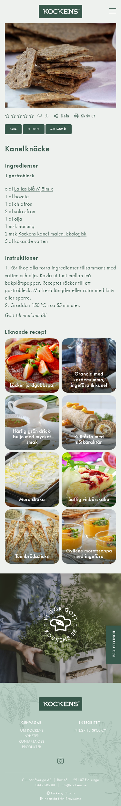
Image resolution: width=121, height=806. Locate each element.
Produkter (31, 747)
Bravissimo (73, 798)
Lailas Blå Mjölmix (33, 189)
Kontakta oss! (114, 644)
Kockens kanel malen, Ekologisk (52, 234)
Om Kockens (31, 730)
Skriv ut (88, 116)
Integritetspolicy (90, 730)
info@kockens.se (73, 785)
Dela (65, 116)
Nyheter (32, 736)
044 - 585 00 (45, 785)
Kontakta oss (31, 741)
